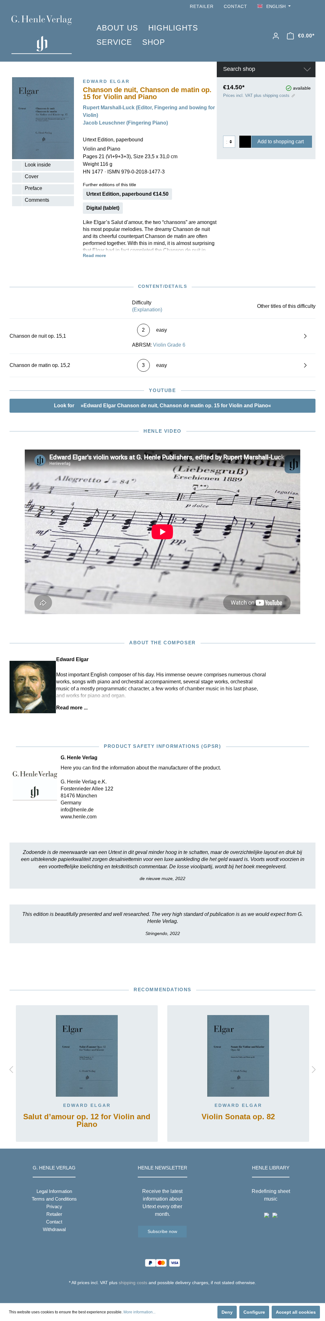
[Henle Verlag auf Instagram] (312, 6)
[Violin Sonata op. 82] (238, 1056)
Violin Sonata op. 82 (238, 1117)
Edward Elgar (87, 1105)
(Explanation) (147, 309)
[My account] (276, 36)
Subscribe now (162, 1231)
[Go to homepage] (44, 34)
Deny (227, 1312)
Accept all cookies (296, 1312)
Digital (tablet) (102, 208)
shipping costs (133, 1282)
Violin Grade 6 (169, 345)
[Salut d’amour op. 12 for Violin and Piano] (87, 1056)
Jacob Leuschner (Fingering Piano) (125, 122)
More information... (139, 1312)
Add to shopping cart (280, 141)
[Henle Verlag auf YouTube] (303, 6)
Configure (254, 1312)
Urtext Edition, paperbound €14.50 (127, 194)
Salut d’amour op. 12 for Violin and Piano (86, 1120)
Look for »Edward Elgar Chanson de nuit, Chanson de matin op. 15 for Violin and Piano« (162, 405)
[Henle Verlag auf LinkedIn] (167, 1294)
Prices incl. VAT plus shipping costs (256, 95)
